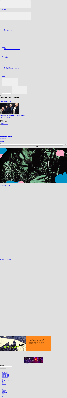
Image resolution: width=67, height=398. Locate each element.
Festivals (3, 47)
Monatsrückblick (3, 138)
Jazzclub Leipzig (5, 377)
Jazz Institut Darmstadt (5, 378)
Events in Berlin (4, 38)
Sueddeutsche (4, 395)
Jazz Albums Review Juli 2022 (5, 101)
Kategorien (2, 365)
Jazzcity (3, 393)
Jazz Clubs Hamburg (5, 374)
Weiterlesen (2, 123)
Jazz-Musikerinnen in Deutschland (7, 380)
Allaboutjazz (4, 390)
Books (5, 48)
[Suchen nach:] (7, 93)
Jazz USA (2, 117)
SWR (3, 383)
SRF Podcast (4, 384)
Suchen (1, 143)
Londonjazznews (5, 392)
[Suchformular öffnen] (10, 82)
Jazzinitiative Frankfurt (5, 376)
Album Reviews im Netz (8, 30)
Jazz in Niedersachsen (5, 375)
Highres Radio (4, 394)
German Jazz (6, 57)
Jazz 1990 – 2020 (7, 67)
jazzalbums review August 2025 (5, 334)
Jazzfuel (3, 389)
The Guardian (4, 396)
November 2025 (12, 183)
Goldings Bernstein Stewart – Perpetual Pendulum (13, 115)
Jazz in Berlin (6, 39)
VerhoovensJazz (3, 9)
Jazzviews (3, 391)
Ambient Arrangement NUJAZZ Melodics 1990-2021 (12, 68)
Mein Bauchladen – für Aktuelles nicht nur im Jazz (12, 49)
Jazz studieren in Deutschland (7, 379)
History (3, 65)
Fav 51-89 (6, 66)
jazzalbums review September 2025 (5, 259)
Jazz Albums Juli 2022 (6, 136)
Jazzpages (3, 388)
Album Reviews (6, 28)
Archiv (1, 367)
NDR (3, 382)
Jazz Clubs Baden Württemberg (7, 371)
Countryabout (4, 56)
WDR (3, 381)
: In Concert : (26, 363)
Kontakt (3, 76)
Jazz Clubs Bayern (5, 373)
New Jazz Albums (7, 29)
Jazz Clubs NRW (5, 372)
